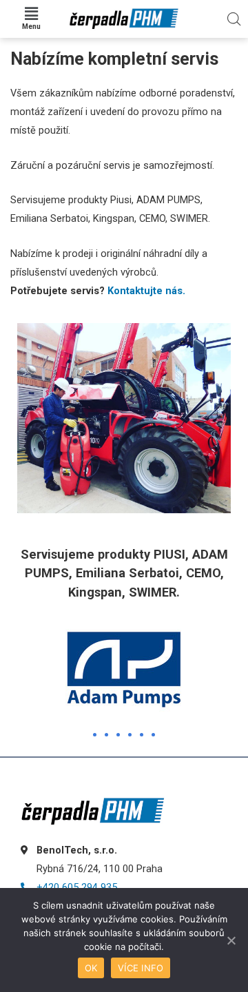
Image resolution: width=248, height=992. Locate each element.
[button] (94, 734)
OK (91, 967)
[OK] (231, 940)
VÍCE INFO (140, 967)
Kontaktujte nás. (146, 291)
